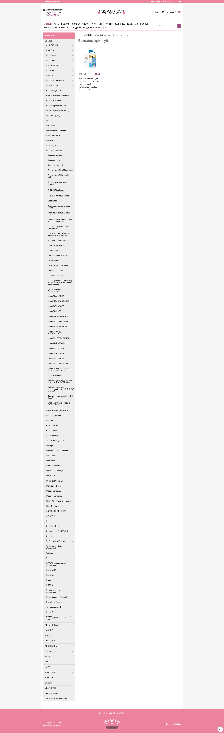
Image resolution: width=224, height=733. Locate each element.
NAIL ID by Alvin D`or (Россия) (58, 501)
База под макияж (55, 155)
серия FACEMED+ (55, 311)
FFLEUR (49, 420)
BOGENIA (50, 75)
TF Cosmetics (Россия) (56, 541)
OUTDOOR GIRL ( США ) (56, 511)
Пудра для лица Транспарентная (54, 290)
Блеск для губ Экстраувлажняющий (57, 190)
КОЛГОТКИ (50, 641)
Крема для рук (54, 250)
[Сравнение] (157, 12)
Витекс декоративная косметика (55, 591)
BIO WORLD (51, 70)
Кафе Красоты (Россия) (56, 597)
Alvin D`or (50, 50)
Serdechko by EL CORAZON (57, 531)
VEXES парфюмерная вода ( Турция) (58, 618)
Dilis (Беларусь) (53, 115)
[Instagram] (106, 721)
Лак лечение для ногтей (58, 255)
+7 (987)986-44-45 (53, 13)
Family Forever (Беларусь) (57, 410)
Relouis (49, 521)
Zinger (49, 558)
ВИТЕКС (49, 585)
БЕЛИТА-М (51, 570)
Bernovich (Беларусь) (55, 80)
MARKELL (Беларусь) (55, 471)
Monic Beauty (51, 612)
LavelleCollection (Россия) (57, 451)
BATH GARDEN (52, 65)
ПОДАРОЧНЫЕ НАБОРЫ (94, 28)
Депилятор (52, 201)
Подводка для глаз (56, 275)
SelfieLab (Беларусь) (55, 526)
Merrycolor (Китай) (54, 486)
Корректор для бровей (58, 240)
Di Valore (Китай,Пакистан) (57, 110)
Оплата (112, 713)
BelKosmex (51, 55)
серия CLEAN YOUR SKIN (58, 301)
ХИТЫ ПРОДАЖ (61, 24)
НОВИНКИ (75, 24)
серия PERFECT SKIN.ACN (59, 338)
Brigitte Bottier (52, 85)
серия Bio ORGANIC (56, 296)
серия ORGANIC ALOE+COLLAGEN (55, 332)
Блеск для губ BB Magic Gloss (60, 170)
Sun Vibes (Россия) (54, 602)
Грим (48, 580)
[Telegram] (112, 721)
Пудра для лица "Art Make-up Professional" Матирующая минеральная (60, 282)
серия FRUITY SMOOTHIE (58, 316)
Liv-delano (50, 456)
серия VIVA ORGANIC (56, 343)
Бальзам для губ (55, 165)
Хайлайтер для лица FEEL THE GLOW (60, 397)
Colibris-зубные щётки (56, 105)
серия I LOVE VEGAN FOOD (59, 321)
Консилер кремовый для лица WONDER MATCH (59, 234)
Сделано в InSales (173, 724)
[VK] (117, 721)
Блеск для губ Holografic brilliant (58, 176)
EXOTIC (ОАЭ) (52, 146)
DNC (48, 120)
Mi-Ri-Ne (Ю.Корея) (54, 481)
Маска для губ (54, 260)
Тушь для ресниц (55, 375)
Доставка (103, 713)
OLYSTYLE (50, 516)
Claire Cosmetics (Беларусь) (58, 95)
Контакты (120, 713)
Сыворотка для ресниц (58, 363)
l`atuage (49, 446)
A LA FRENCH (52, 45)
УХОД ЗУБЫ (50, 688)
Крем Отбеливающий (57, 245)
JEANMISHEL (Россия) (55, 441)
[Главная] (80, 35)
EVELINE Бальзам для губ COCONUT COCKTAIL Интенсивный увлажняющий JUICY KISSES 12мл (89, 84)
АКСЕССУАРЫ (50, 28)
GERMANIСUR (52, 425)
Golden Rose (51, 431)
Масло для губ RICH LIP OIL (60, 265)
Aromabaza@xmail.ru (54, 10)
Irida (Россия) (52, 436)
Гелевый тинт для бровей (59, 196)
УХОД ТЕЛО (133, 24)
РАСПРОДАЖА (74, 28)
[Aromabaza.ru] (112, 11)
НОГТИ (108, 24)
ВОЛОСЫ (144, 24)
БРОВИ (62, 28)
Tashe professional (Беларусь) (54, 547)
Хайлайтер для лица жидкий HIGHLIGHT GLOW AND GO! (60, 381)
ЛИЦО (85, 24)
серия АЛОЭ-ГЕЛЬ (56, 348)
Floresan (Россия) (53, 415)
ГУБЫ (100, 24)
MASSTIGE (50, 476)
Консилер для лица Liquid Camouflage (59, 227)
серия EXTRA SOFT (56, 306)
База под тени (54, 160)
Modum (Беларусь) (54, 496)
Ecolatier (49, 141)
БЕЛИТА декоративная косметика (56, 564)
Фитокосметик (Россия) (56, 607)
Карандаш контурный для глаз (59, 214)
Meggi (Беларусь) (53, 491)
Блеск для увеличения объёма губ (57, 183)
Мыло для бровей (55, 270)
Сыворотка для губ (56, 358)
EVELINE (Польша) (103, 35)
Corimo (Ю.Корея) (53, 100)
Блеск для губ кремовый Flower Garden (59, 404)
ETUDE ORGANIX (53, 136)
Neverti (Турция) (53, 506)
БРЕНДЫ (48, 24)
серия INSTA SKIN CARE (58, 326)
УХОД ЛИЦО (119, 24)
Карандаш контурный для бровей (59, 207)
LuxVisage (50, 461)
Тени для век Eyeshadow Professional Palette (58, 369)
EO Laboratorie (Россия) (56, 131)
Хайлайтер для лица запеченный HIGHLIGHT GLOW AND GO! (61, 389)
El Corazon (50, 126)
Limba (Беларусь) (53, 466)
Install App (112, 727)
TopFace (49, 553)
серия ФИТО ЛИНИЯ (56, 353)
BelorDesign (51, 60)
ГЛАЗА (93, 24)
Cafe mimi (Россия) (54, 90)
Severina (49, 536)
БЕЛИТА (50, 575)
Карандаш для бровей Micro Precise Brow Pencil (60, 221)
